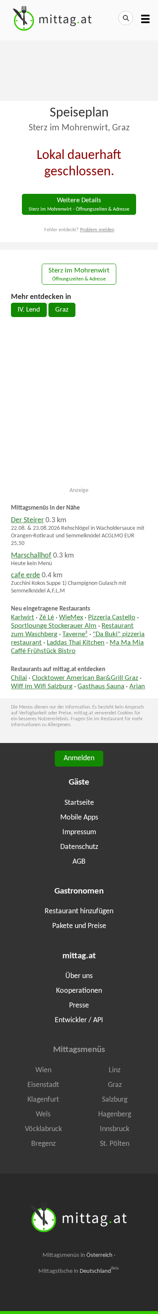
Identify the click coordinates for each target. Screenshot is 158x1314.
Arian (137, 686)
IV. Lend (29, 310)
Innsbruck (114, 1129)
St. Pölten (114, 1143)
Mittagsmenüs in (77, 1255)
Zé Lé (46, 617)
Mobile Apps (79, 817)
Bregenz (43, 1143)
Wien (43, 1070)
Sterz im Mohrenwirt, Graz (79, 128)
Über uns (79, 976)
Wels (43, 1114)
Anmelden (79, 758)
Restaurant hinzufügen (79, 911)
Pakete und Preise (79, 926)
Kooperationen (79, 990)
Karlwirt (22, 617)
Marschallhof (31, 555)
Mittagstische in (78, 1271)
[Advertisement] (79, 70)
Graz (62, 310)
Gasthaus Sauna (101, 686)
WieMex (71, 617)
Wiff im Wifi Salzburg (41, 686)
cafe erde (25, 575)
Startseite (79, 802)
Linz (115, 1070)
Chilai (19, 678)
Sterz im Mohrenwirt (79, 274)
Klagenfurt (43, 1099)
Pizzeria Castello (111, 617)
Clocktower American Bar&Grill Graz (85, 678)
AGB (79, 861)
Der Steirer (27, 520)
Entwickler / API (79, 1020)
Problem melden (97, 230)
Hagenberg (114, 1114)
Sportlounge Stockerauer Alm (53, 626)
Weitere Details (79, 204)
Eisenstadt (43, 1085)
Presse (79, 1005)
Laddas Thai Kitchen (75, 643)
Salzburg (114, 1099)
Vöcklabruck (43, 1129)
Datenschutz (79, 847)
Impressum (79, 832)
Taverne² (75, 634)
